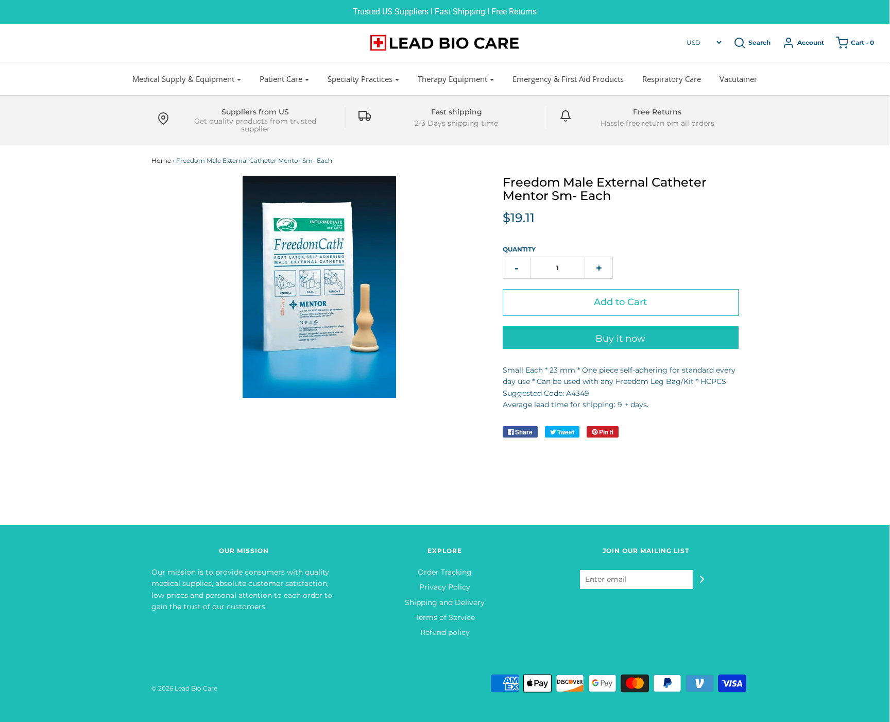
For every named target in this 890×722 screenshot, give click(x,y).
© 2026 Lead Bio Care (184, 688)
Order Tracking (445, 572)
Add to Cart (620, 302)
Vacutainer (738, 79)
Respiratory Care (671, 79)
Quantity (519, 249)
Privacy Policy (444, 587)
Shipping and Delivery (445, 602)
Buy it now (620, 338)
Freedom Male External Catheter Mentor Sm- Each (605, 189)
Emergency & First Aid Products (568, 79)
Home (161, 160)
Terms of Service (445, 617)
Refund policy (445, 632)
